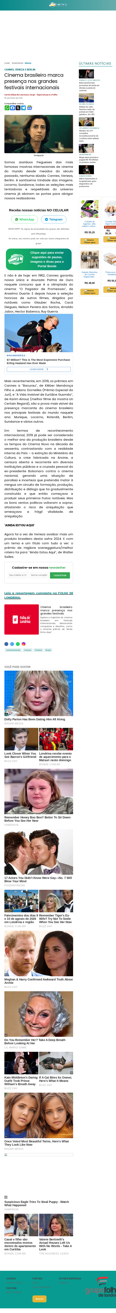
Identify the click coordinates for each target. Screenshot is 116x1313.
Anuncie (39, 1299)
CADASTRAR (59, 575)
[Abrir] (2, 5)
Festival (38, 650)
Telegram (56, 219)
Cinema (27, 650)
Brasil (28, 63)
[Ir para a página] (58, 5)
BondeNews (17, 63)
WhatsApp (26, 219)
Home (7, 63)
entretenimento (13, 650)
